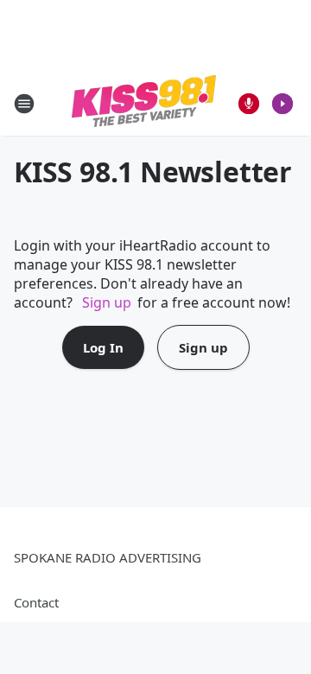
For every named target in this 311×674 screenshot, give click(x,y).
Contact (36, 602)
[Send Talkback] (248, 103)
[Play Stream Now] (282, 103)
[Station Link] (144, 103)
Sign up (106, 302)
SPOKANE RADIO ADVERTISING (107, 557)
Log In (103, 347)
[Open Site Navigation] (24, 103)
